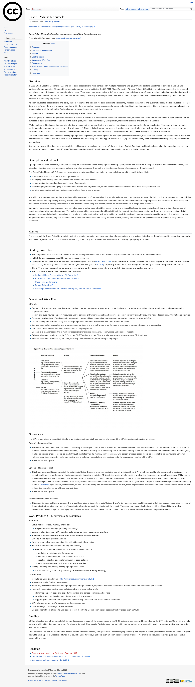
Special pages (9, 67)
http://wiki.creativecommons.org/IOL (76, 579)
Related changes (10, 64)
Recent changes (10, 47)
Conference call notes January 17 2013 (49, 660)
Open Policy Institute (52, 22)
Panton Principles (43, 285)
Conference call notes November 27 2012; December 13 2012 (60, 656)
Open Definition (102, 261)
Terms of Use (60, 676)
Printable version (10, 69)
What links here (10, 61)
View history (143, 9)
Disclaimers (63, 680)
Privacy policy (33, 680)
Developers (8, 33)
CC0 (99, 264)
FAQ (5, 30)
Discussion (36, 9)
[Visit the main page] (12, 11)
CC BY (38, 264)
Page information (10, 75)
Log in (190, 2)
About (6, 28)
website (43, 484)
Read (122, 9)
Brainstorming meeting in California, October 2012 (54, 653)
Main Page (8, 42)
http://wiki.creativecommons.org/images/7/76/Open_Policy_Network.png (61, 27)
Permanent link (10, 72)
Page (28, 9)
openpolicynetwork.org (67, 38)
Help (6, 53)
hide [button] (53, 44)
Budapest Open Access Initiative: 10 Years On (56, 275)
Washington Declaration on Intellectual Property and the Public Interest (67, 288)
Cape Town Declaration (45, 282)
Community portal (11, 44)
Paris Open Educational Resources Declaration (56, 278)
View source (131, 9)
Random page (9, 50)
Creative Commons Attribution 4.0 (68, 674)
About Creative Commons (48, 680)
